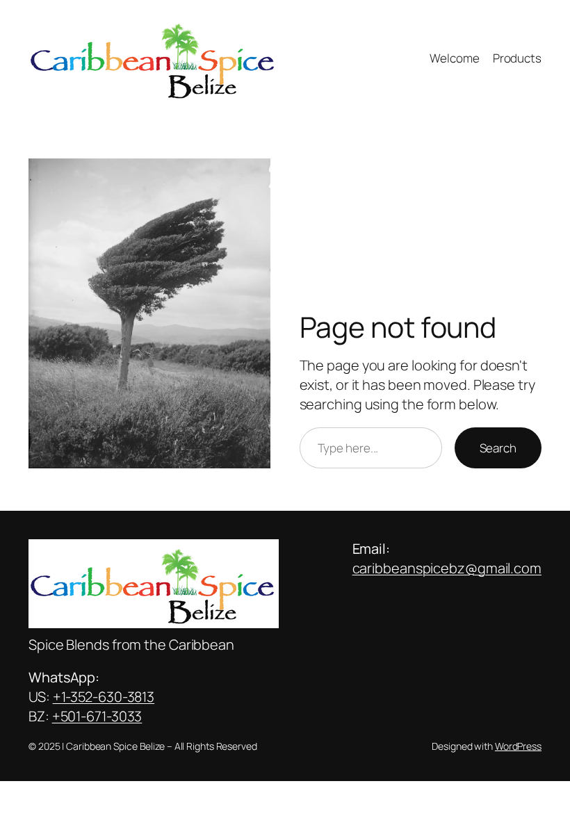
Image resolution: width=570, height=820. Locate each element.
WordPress (518, 746)
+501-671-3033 (97, 716)
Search (498, 448)
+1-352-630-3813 (104, 696)
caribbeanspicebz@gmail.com (447, 568)
